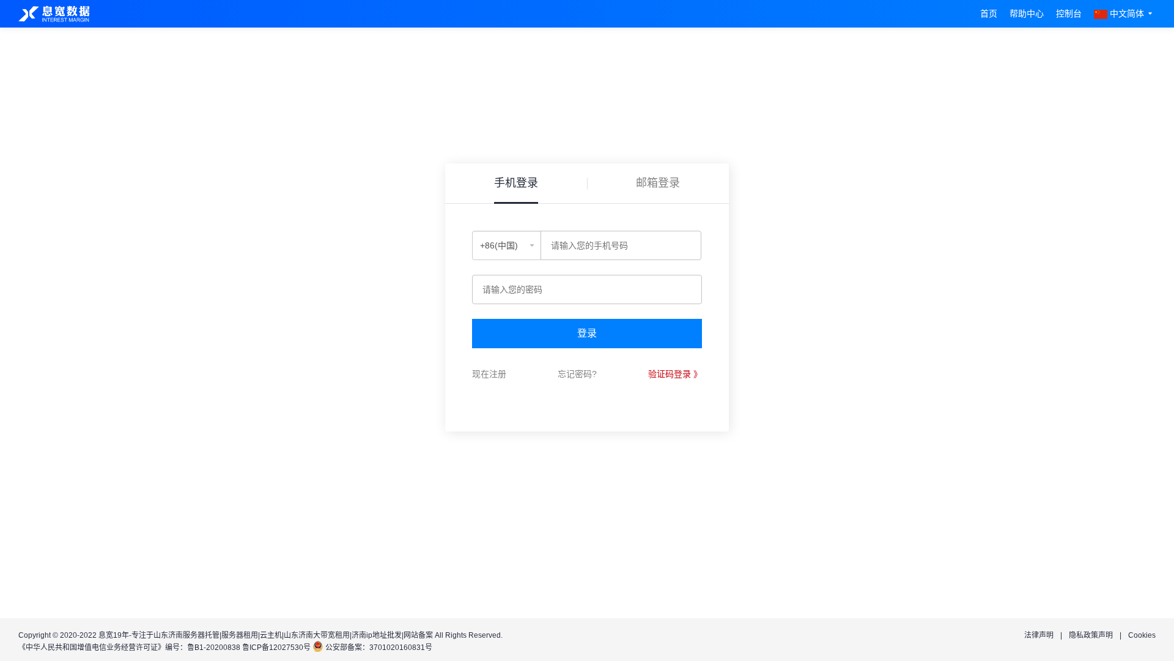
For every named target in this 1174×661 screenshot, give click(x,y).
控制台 (1069, 13)
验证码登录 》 (675, 374)
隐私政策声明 (1091, 635)
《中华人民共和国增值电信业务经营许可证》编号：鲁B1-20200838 (129, 647)
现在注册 (489, 374)
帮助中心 (1027, 13)
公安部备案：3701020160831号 (378, 647)
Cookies (1142, 635)
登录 (587, 333)
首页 (988, 13)
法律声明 (1039, 635)
